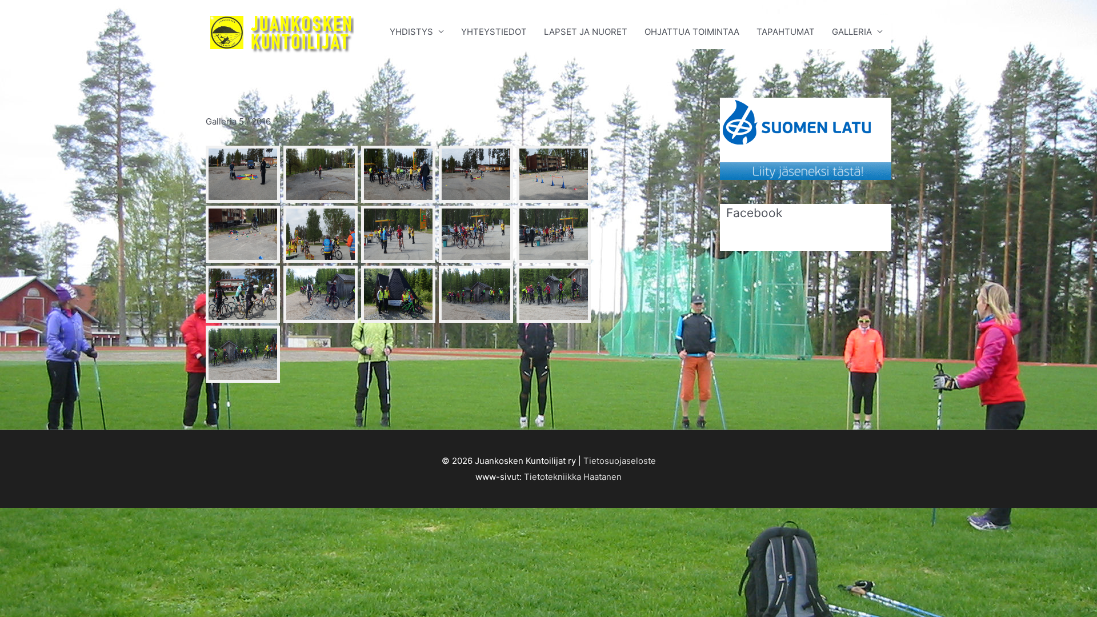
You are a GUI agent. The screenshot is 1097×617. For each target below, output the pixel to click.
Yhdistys (411, 31)
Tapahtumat (785, 31)
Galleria (852, 31)
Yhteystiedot (494, 31)
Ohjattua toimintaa (691, 31)
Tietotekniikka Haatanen (573, 476)
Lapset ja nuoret (585, 31)
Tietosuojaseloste (619, 460)
